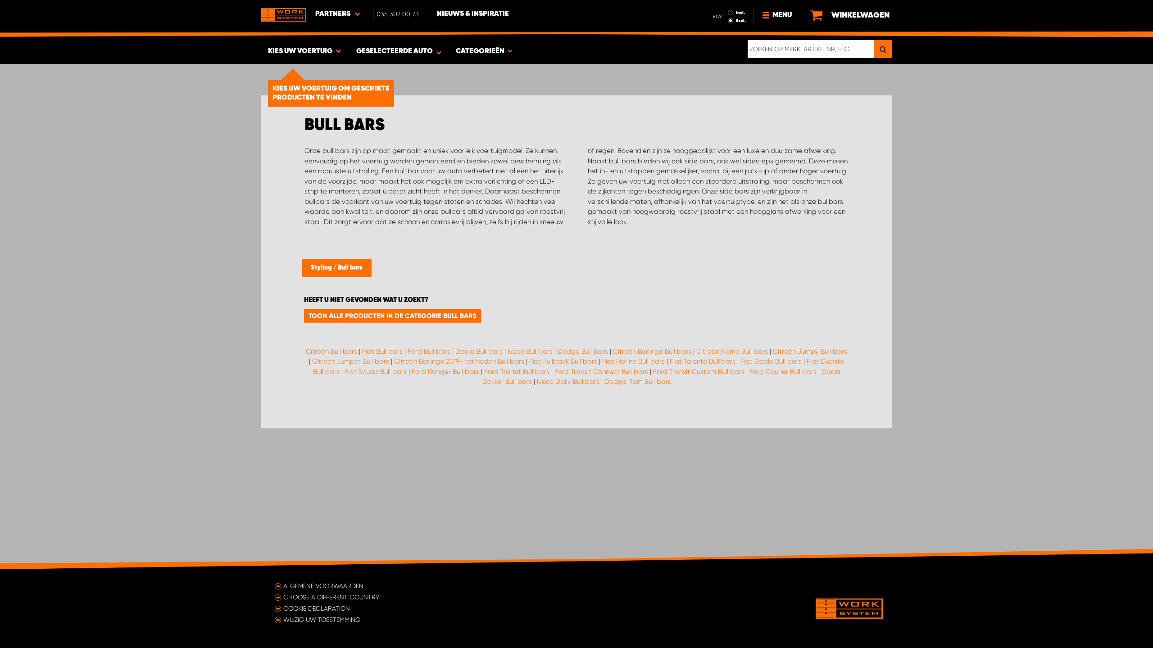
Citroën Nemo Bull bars (732, 351)
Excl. (741, 20)
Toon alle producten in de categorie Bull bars (393, 316)
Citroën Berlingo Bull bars (652, 351)
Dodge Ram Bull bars (637, 382)
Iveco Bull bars (530, 351)
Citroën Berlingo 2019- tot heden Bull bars (459, 361)
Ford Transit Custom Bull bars (698, 372)
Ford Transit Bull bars (516, 372)
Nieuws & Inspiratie (473, 14)
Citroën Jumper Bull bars (350, 361)
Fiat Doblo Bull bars (771, 361)
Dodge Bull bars (583, 351)
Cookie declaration (316, 608)
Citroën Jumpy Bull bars (810, 351)
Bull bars (350, 268)
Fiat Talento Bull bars (702, 361)
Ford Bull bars (429, 351)
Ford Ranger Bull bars (445, 372)
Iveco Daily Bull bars (568, 382)
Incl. (740, 12)
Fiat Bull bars (382, 351)
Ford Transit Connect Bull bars (601, 372)
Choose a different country (331, 597)
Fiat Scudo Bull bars (376, 372)
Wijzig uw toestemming (321, 619)
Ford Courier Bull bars (783, 372)
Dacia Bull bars (479, 351)
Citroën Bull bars (331, 351)
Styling (322, 268)
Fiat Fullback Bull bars (563, 361)
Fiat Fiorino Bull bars (633, 361)
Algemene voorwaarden (323, 586)
